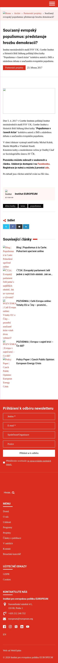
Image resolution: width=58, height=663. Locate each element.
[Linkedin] (26, 226)
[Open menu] (52, 3)
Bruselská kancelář (12, 554)
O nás (5, 516)
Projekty (7, 533)
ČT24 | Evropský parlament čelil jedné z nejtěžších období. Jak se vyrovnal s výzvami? (33, 272)
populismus (35, 206)
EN (4, 634)
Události (7, 522)
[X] (6, 226)
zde (47, 167)
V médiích (8, 543)
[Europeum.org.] (7, 13)
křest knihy (10, 206)
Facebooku (44, 163)
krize (23, 206)
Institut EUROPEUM (26, 193)
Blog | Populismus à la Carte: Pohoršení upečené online (31, 249)
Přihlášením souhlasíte (28, 463)
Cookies (7, 579)
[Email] (19, 226)
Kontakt (7, 549)
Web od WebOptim (12, 650)
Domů (6, 511)
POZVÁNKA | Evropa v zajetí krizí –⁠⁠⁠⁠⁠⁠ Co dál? (34, 343)
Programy (7, 527)
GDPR (6, 574)
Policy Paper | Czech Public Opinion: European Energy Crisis (35, 361)
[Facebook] (13, 226)
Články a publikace (12, 538)
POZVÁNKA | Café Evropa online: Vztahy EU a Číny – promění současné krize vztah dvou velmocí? (35, 303)
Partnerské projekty (14, 67)
